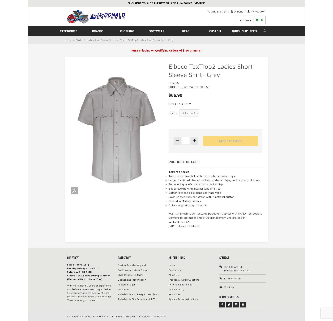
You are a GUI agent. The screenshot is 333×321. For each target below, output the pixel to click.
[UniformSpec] (99, 17)
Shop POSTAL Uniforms (130, 274)
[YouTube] (243, 304)
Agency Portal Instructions (183, 299)
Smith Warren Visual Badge (133, 269)
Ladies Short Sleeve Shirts (101, 39)
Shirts (79, 39)
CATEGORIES (68, 31)
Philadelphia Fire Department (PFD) (137, 299)
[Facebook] (222, 304)
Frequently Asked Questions (184, 279)
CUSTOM (215, 31)
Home (68, 39)
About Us (174, 274)
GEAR (186, 31)
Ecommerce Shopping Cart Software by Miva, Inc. (139, 316)
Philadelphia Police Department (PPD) (138, 294)
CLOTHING (127, 31)
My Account (258, 11)
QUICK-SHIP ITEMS (244, 31)
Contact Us (175, 269)
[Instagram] (236, 304)
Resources (174, 294)
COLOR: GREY (180, 104)
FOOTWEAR (156, 31)
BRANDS (97, 31)
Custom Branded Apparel (132, 265)
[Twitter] (229, 304)
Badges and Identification (132, 279)
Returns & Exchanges (180, 284)
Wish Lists (123, 289)
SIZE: (173, 113)
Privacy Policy (176, 289)
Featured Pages (126, 284)
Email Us (229, 286)
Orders (238, 11)
